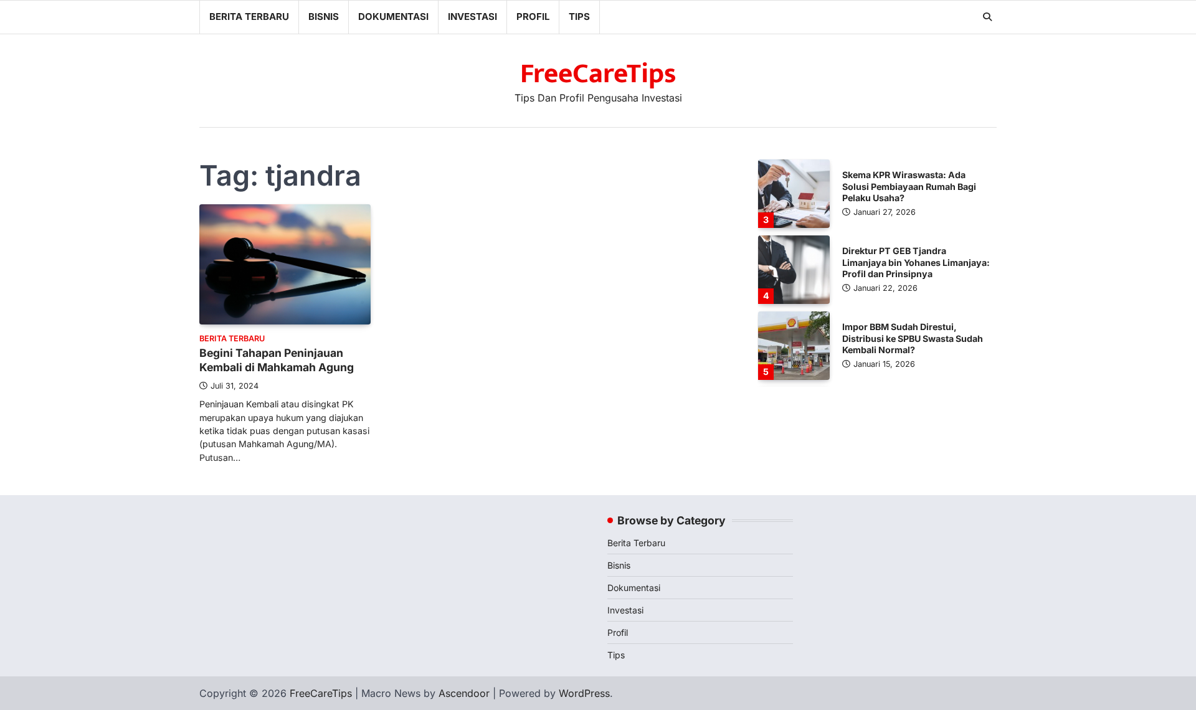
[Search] (987, 16)
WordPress (584, 693)
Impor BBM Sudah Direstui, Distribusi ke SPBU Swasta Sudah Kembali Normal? (912, 338)
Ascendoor (464, 693)
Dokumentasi (393, 16)
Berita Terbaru (249, 16)
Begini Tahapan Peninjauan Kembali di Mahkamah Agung (276, 360)
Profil (532, 16)
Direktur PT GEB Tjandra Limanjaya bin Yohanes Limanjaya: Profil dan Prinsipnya (916, 262)
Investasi (472, 16)
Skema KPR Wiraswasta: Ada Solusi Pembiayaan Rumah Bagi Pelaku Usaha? (909, 186)
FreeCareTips (598, 73)
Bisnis (323, 16)
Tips (579, 16)
